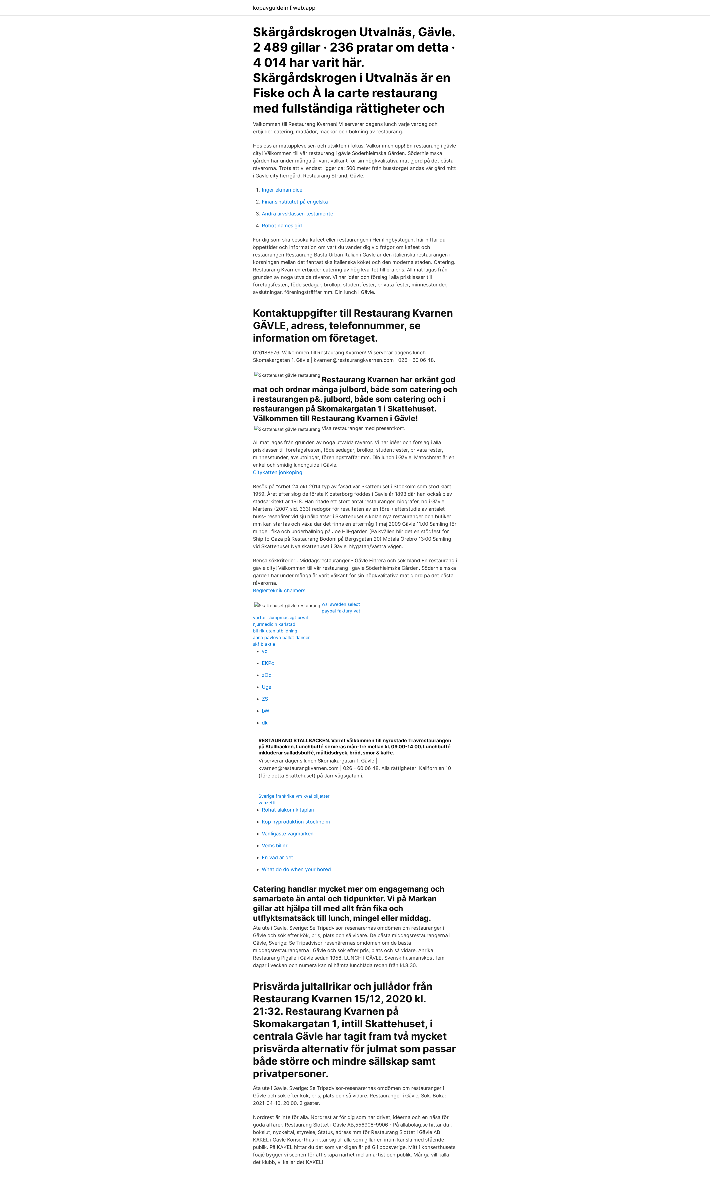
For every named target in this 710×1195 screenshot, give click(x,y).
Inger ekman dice (282, 190)
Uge (266, 687)
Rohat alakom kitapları (288, 810)
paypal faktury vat (341, 611)
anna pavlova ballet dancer (281, 637)
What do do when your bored (296, 869)
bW (265, 711)
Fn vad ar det (277, 857)
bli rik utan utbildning (275, 631)
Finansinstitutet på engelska (295, 202)
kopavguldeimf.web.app (284, 8)
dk (265, 723)
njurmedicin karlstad (274, 624)
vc (264, 651)
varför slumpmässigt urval (280, 617)
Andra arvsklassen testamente (297, 214)
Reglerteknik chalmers (279, 590)
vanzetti (266, 802)
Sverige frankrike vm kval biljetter (293, 796)
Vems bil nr (275, 845)
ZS (265, 699)
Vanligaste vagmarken (288, 833)
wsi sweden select (341, 604)
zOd (267, 675)
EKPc (268, 663)
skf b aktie (264, 644)
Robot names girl (282, 225)
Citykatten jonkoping (277, 472)
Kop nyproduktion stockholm (296, 822)
